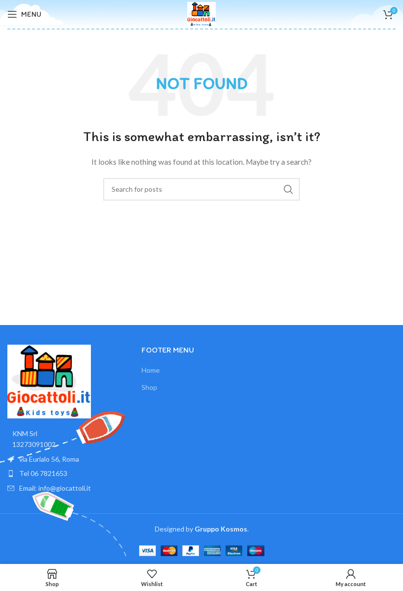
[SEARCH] (288, 189)
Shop (149, 387)
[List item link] (67, 473)
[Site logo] (201, 13)
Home (151, 370)
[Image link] (49, 381)
